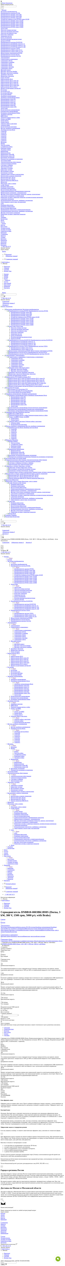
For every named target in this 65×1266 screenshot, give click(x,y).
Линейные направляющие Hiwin (23, 684)
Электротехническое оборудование (21, 776)
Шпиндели (44, 930)
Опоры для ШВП (19, 711)
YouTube (6, 269)
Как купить (10, 859)
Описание (7, 1027)
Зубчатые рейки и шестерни (22, 719)
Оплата (6, 1034)
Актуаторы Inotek (36, 928)
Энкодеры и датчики (17, 785)
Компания (10, 868)
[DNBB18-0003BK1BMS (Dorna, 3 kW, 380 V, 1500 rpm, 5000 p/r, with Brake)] (23, 944)
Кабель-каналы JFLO (17, 656)
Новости (3, 1224)
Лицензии (4, 1230)
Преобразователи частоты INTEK (24, 569)
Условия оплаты (5, 1238)
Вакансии (3, 1232)
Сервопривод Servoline (44, 941)
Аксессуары (17, 587)
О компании (4, 1222)
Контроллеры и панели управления (21, 796)
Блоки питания (40, 936)
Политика (3, 1242)
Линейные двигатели (17, 936)
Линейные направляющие (18, 679)
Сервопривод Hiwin (32, 941)
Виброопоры (18, 762)
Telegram (6, 268)
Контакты (3, 1227)
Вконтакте (7, 266)
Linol (15, 833)
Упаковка (7, 931)
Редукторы (14, 670)
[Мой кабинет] (1, 528)
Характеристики (9, 1029)
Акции (3, 1215)
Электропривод (15, 625)
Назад (11, 558)
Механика (14, 747)
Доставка (6, 1035)
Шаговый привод (19, 644)
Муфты (16, 751)
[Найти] (2, 8)
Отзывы (3, 1225)
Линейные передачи (17, 704)
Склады (3, 1236)
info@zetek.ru (6, 262)
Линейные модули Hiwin (21, 731)
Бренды (3, 1218)
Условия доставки (6, 1239)
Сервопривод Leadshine (19, 941)
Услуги (3, 1216)
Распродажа (13, 931)
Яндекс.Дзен (7, 271)
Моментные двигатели (29, 936)
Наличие (6, 1030)
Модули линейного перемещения (20, 727)
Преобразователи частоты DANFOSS (25, 604)
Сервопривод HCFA (6, 941)
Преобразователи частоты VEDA (23, 613)
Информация (4, 1233)
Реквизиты (4, 1228)
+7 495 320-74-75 (6, 246)
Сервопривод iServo (56, 941)
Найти (2, 1264)
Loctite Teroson (18, 811)
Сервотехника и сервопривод (22, 630)
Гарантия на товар (6, 1241)
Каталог (9, 559)
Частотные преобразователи (19, 564)
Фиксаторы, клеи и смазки (18, 807)
